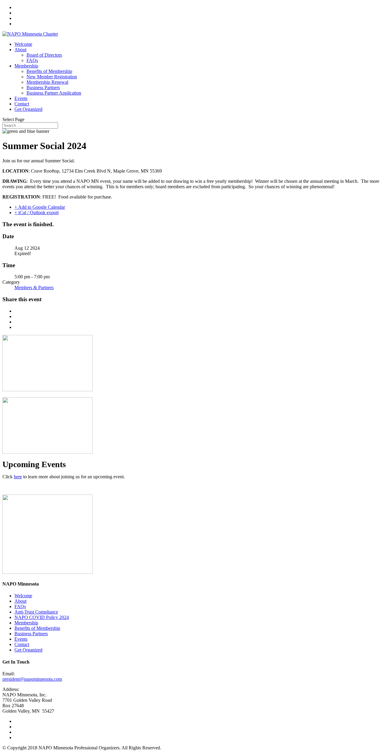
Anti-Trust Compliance (36, 611)
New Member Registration (51, 76)
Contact (21, 103)
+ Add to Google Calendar (39, 207)
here (18, 476)
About (20, 49)
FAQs (32, 60)
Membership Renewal (47, 82)
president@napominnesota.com (32, 679)
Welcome (23, 44)
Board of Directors (44, 55)
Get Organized (28, 109)
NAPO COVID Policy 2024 (41, 617)
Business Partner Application (53, 92)
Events (20, 98)
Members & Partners (34, 287)
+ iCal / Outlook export (36, 212)
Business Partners (43, 87)
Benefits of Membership (49, 71)
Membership (26, 65)
